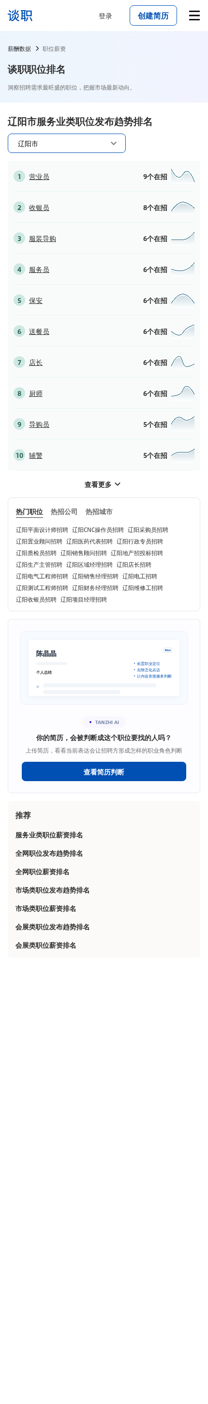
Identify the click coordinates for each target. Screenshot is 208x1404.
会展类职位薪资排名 (45, 944)
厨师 (36, 393)
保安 (36, 300)
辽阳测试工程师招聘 (42, 587)
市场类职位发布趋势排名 (52, 889)
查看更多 (98, 484)
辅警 (36, 455)
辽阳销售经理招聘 (95, 576)
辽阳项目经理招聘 (83, 599)
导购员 (39, 424)
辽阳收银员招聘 (36, 599)
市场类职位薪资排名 (45, 908)
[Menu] (194, 15)
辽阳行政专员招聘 (140, 541)
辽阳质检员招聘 (36, 553)
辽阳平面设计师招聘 (42, 529)
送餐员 (39, 331)
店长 (36, 362)
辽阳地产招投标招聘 (137, 553)
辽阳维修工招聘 (142, 587)
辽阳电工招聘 (139, 576)
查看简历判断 (104, 771)
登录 (105, 15)
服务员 (39, 269)
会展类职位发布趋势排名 (52, 926)
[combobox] (61, 143)
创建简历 (153, 15)
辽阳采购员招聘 (148, 529)
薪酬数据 (19, 48)
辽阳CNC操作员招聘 (98, 529)
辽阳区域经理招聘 (89, 564)
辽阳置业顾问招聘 (39, 541)
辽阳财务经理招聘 (95, 587)
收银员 (39, 207)
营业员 (39, 176)
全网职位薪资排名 (42, 871)
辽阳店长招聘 (134, 564)
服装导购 (42, 238)
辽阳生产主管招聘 (39, 564)
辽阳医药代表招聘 (89, 541)
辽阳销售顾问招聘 (83, 553)
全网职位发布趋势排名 (49, 852)
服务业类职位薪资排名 (49, 834)
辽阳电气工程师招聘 (42, 576)
